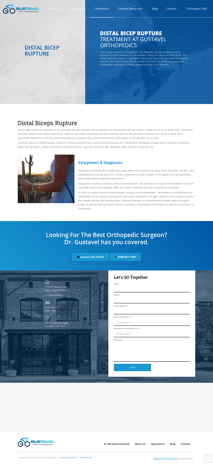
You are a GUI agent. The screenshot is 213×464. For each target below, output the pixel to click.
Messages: (118, 340)
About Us (140, 443)
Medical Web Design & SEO (165, 458)
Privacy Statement (67, 457)
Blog (172, 443)
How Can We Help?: (122, 317)
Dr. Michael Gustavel (117, 443)
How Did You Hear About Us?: (126, 328)
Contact (185, 443)
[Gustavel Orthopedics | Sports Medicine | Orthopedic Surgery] (21, 8)
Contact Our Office (92, 256)
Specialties (158, 443)
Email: (116, 295)
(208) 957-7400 (126, 256)
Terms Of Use (85, 457)
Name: (116, 284)
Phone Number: (120, 306)
